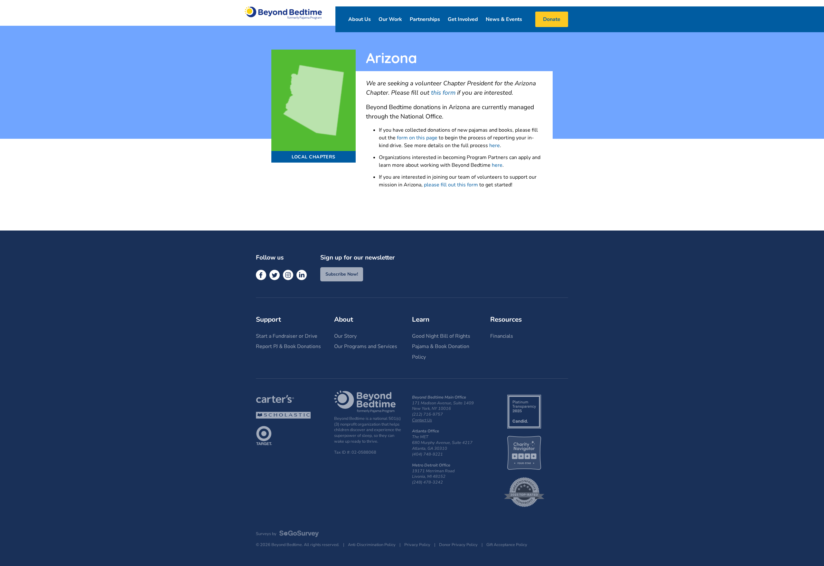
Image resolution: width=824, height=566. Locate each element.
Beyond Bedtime (283, 13)
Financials (501, 336)
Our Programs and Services (365, 346)
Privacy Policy (417, 545)
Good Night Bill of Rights (441, 336)
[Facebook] (261, 275)
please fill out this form (451, 184)
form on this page (417, 137)
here (494, 145)
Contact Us (422, 420)
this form (443, 93)
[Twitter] (274, 275)
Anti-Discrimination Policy (372, 545)
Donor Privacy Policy (458, 545)
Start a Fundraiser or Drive (286, 336)
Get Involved (463, 19)
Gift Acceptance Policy (506, 545)
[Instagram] (288, 275)
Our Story (345, 336)
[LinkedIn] (301, 275)
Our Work (390, 19)
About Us (359, 19)
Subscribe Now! (341, 274)
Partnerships (425, 19)
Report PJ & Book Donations (288, 346)
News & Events (504, 19)
